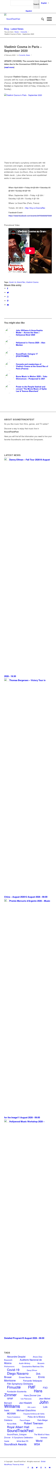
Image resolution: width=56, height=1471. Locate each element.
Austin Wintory (24, 1363)
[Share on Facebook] (7, 288)
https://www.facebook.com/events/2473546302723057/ (31, 215)
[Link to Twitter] (37, 1467)
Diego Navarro (18, 1373)
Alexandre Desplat (16, 1356)
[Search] (41, 19)
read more (9, 67)
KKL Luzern (32, 1407)
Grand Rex (21, 282)
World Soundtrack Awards (23, 1442)
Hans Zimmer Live (32, 1395)
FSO (45, 1387)
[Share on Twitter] (8, 292)
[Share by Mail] (8, 304)
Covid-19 (12, 282)
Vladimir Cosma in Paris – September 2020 (23, 48)
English (44, 3)
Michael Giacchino (26, 1410)
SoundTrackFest (20, 1430)
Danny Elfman (32, 1370)
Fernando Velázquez (32, 1380)
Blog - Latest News (13, 28)
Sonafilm (40, 1427)
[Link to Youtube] (32, 1467)
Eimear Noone (25, 1377)
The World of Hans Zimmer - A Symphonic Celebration (26, 1436)
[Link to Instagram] (41, 1467)
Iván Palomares (26, 1399)
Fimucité (14, 1387)
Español (29, 11)
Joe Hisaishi (25, 1402)
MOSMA (11, 1413)
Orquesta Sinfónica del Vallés (34, 1414)
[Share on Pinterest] (7, 300)
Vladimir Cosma (32, 282)
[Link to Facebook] (28, 1467)
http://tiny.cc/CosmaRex (35, 207)
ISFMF (10, 1398)
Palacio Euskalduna (13, 1417)
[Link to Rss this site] (45, 1467)
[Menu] (48, 19)
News (28, 55)
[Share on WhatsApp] (8, 296)
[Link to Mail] (50, 1467)
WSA (37, 1444)
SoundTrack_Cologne (17, 1434)
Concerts (22, 55)
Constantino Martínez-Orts (33, 1366)
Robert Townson (33, 1423)
